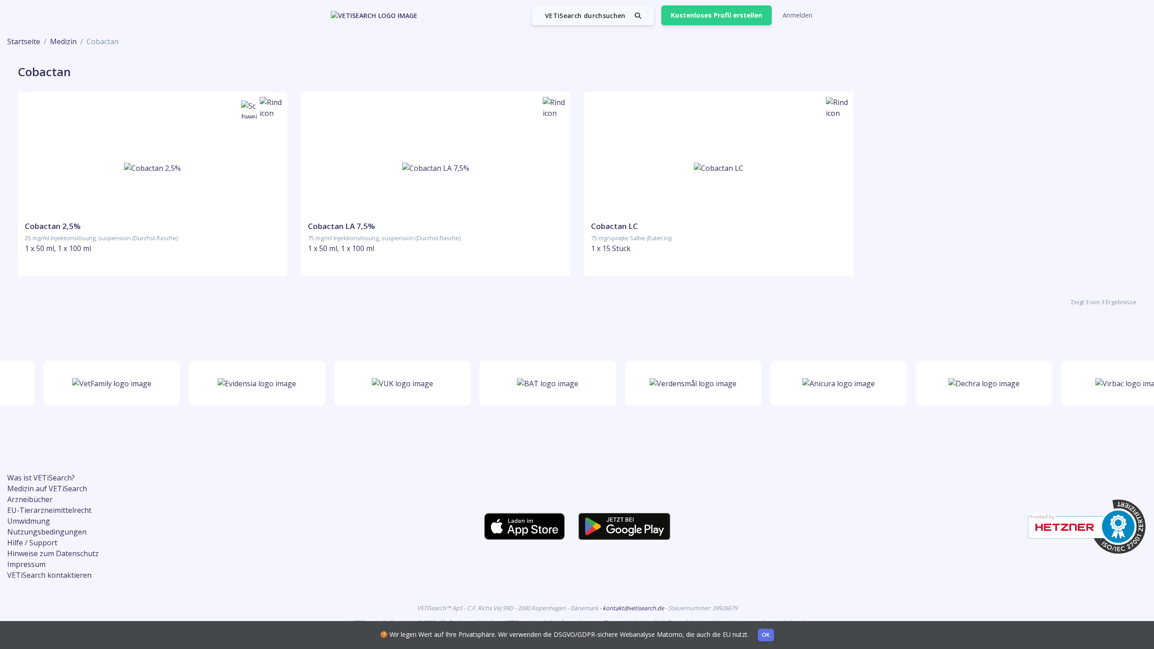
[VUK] (395, 383)
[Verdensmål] (686, 383)
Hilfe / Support (32, 543)
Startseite (23, 41)
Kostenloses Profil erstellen (716, 15)
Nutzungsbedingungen (47, 532)
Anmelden (797, 15)
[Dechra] (977, 383)
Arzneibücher (30, 499)
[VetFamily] (105, 383)
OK (766, 635)
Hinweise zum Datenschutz (53, 553)
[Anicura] (832, 383)
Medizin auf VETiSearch (47, 489)
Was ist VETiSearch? (41, 478)
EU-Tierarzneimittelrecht (49, 510)
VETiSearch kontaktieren (49, 575)
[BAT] (541, 383)
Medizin (63, 41)
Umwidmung (28, 521)
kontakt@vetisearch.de (634, 608)
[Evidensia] (250, 383)
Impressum (26, 564)
